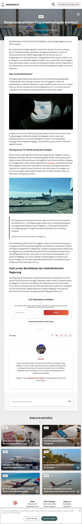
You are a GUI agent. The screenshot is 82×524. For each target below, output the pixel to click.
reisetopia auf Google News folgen (41, 321)
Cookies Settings (31, 518)
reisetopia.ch (12, 4)
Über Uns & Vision (49, 504)
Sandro (39, 30)
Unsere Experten (50, 506)
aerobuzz (51, 163)
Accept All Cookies (49, 518)
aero (51, 60)
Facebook (67, 506)
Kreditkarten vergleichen (68, 4)
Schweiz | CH (32, 504)
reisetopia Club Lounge (35, 378)
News (41, 17)
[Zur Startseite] (15, 504)
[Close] (80, 511)
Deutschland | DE (32, 506)
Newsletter (67, 504)
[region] (41, 516)
